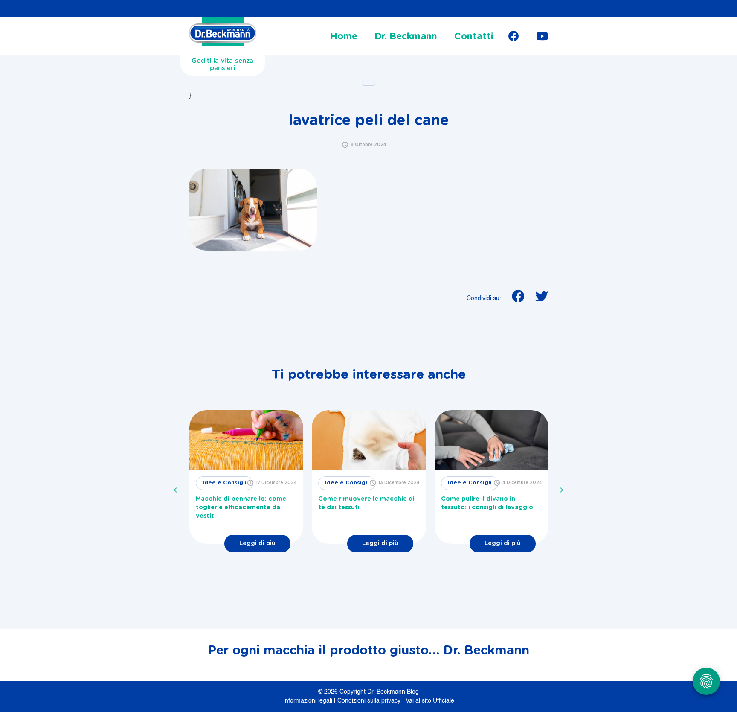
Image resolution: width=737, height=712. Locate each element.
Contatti (473, 36)
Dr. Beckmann (405, 36)
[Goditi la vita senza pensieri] (222, 34)
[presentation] (176, 490)
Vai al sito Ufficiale (430, 701)
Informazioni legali (308, 701)
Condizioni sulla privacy (369, 701)
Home (343, 36)
